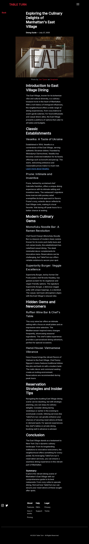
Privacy (47, 507)
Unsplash (54, 79)
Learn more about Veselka (37, 169)
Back (4, 12)
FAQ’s (38, 507)
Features (30, 507)
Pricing (30, 517)
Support (39, 511)
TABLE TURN (18, 4)
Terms (46, 511)
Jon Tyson (43, 79)
